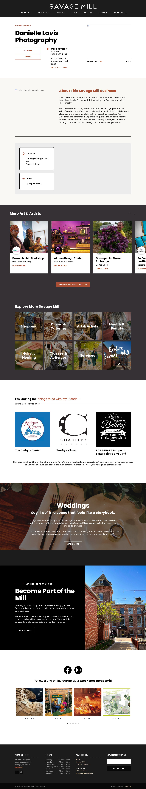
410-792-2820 (81, 771)
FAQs (78, 759)
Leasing (103, 13)
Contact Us (120, 13)
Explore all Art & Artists (73, 284)
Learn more (74, 544)
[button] (16, 701)
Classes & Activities (58, 355)
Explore (42, 13)
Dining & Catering (58, 326)
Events (59, 13)
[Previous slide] (90, 42)
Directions (19, 767)
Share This (92, 61)
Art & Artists (87, 326)
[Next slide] (128, 42)
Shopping (29, 326)
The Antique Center (28, 450)
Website (28, 50)
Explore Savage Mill (117, 352)
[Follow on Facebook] (17, 772)
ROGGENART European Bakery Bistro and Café (111, 452)
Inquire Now (25, 630)
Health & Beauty (117, 326)
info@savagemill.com (84, 773)
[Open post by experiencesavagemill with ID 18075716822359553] (58, 702)
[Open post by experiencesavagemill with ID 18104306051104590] (87, 702)
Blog (74, 13)
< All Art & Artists (23, 26)
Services (87, 355)
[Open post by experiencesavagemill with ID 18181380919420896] (29, 702)
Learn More (29, 265)
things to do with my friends (58, 399)
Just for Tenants (82, 764)
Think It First (127, 786)
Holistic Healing (29, 355)
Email (28, 57)
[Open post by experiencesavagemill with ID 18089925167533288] (116, 702)
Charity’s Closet (66, 450)
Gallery (87, 13)
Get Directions (59, 67)
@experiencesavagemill (94, 681)
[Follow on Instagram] (21, 772)
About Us (24, 13)
